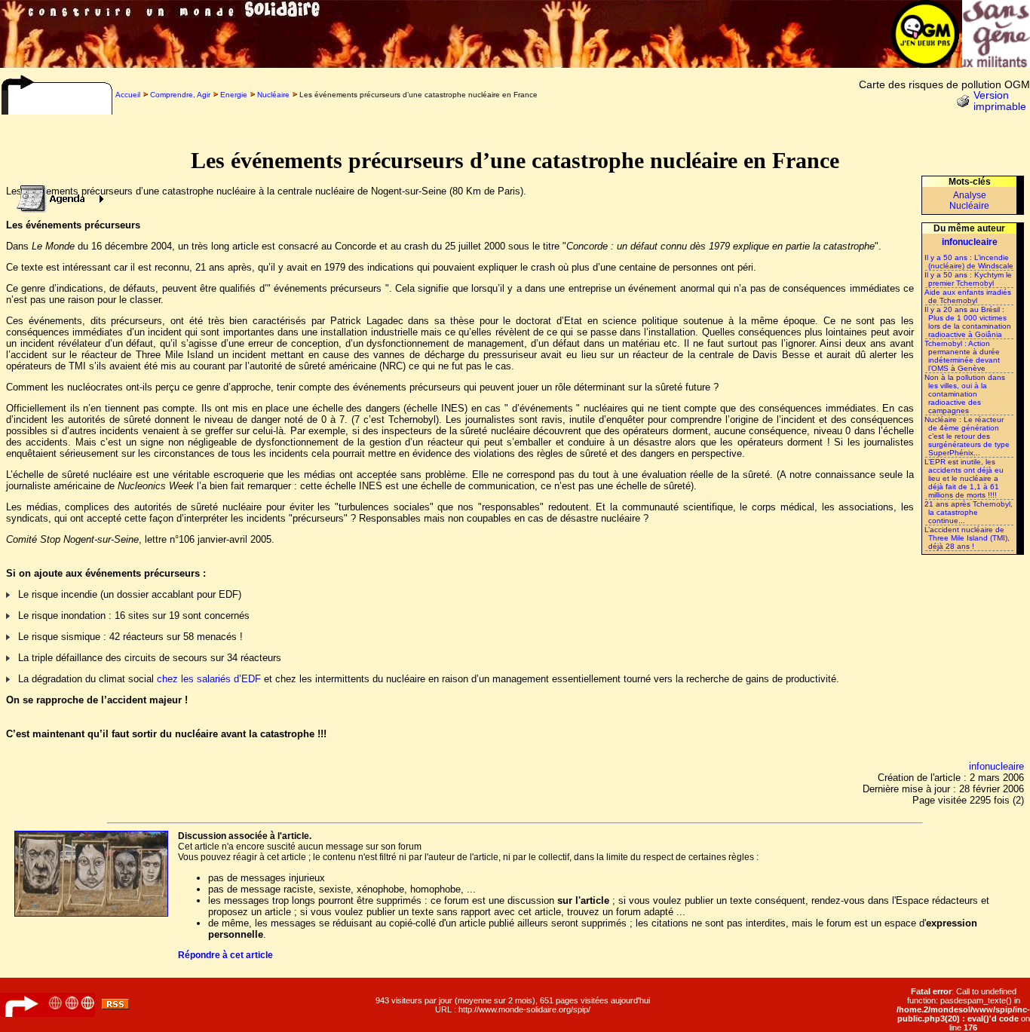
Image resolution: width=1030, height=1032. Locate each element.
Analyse (969, 195)
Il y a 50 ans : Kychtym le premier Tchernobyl (968, 279)
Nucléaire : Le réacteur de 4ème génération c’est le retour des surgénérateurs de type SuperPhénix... (967, 436)
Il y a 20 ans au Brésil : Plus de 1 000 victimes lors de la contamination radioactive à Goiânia (967, 321)
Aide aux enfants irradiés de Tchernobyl (967, 296)
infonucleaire (996, 766)
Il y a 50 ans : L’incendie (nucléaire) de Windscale (968, 261)
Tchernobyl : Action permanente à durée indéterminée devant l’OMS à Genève (962, 355)
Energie (233, 94)
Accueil (127, 94)
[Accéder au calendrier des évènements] (56, 194)
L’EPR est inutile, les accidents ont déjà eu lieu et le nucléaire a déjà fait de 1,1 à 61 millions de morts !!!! (964, 478)
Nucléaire (273, 94)
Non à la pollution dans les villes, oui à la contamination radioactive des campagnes (964, 394)
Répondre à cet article (225, 955)
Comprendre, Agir (180, 94)
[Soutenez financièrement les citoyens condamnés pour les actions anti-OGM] (996, 63)
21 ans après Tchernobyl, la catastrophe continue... (968, 512)
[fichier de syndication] (115, 1006)
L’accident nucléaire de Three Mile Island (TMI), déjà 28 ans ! (967, 537)
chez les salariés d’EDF (209, 678)
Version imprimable (999, 101)
